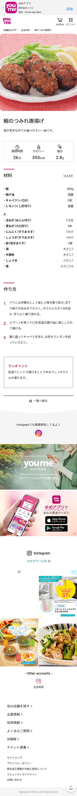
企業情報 (13, 714)
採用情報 (13, 723)
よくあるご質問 (18, 731)
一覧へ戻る (40, 401)
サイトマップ (14, 757)
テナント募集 (16, 747)
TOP (70, 787)
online (60, 21)
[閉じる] (3, 7)
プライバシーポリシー (19, 763)
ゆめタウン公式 (37, 561)
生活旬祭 (25, 30)
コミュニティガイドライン (22, 774)
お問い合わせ (14, 779)
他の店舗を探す (18, 706)
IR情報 (11, 739)
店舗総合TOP (10, 30)
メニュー (70, 21)
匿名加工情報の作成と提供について (27, 768)
